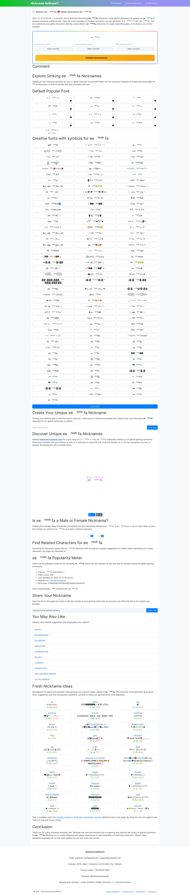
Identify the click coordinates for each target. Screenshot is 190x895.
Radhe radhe (138, 724)
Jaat (95, 806)
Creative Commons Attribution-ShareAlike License (78, 817)
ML (52, 702)
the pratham (40, 640)
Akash (52, 783)
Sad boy (138, 806)
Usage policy (141, 892)
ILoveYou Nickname (133, 3)
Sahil (138, 794)
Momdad (138, 735)
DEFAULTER (40, 646)
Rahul (95, 702)
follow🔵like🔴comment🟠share (138, 758)
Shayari (95, 713)
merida (38, 629)
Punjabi (138, 772)
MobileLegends (52, 794)
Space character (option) (84, 44)
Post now (152, 427)
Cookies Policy (127, 892)
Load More (95, 406)
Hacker (95, 772)
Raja (138, 747)
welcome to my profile (95, 758)
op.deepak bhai (41, 651)
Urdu (95, 747)
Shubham (95, 794)
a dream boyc (41, 668)
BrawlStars (52, 758)
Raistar (52, 724)
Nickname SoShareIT (45, 3)
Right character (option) (124, 44)
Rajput (138, 783)
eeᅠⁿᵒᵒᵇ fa (147, 18)
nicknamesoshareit (58, 580)
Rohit (52, 806)
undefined (137, 713)
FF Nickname (116, 3)
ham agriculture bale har (45, 674)
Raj (52, 747)
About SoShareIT (113, 892)
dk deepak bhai (41, 635)
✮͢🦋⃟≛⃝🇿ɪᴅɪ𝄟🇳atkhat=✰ (95, 724)
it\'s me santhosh (42, 679)
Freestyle (95, 783)
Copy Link (152, 610)
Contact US (152, 892)
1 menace (39, 662)
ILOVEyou (52, 713)
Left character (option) (43, 44)
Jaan (95, 735)
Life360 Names (151, 3)
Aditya (52, 772)
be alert (38, 657)
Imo (138, 702)
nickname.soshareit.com (50, 439)
